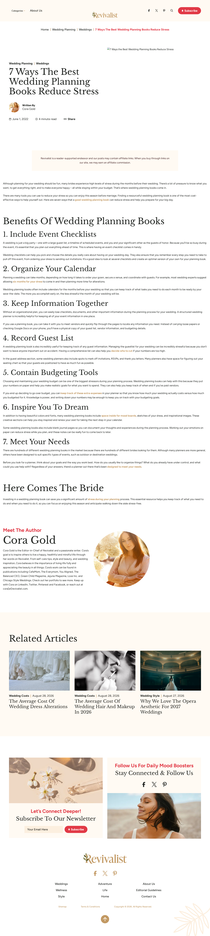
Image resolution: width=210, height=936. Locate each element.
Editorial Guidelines (148, 890)
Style (61, 896)
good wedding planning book (92, 199)
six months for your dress (27, 281)
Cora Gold (29, 540)
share (71, 119)
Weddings (85, 29)
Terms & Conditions (90, 906)
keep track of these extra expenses (81, 393)
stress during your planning (104, 499)
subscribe (77, 829)
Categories (17, 10)
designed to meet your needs (124, 466)
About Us (36, 10)
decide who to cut (121, 350)
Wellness (61, 890)
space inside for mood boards (118, 415)
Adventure (105, 884)
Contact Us (148, 896)
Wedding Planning (63, 29)
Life (105, 890)
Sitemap (62, 906)
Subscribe (190, 10)
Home (45, 29)
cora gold (28, 109)
